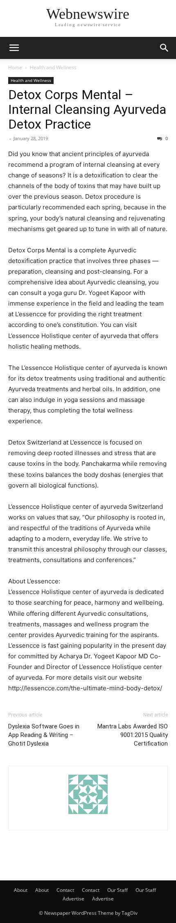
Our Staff (117, 890)
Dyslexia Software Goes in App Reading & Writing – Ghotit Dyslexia (43, 735)
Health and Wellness (53, 67)
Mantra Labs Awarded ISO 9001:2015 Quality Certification (132, 735)
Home (15, 67)
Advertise (73, 898)
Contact (65, 890)
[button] (14, 48)
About (20, 890)
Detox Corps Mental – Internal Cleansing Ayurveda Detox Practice (87, 109)
